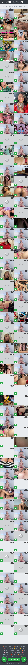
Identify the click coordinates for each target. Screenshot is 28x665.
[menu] (4, 659)
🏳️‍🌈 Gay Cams (14, 654)
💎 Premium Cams (7, 656)
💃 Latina (16, 646)
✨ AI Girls (23, 656)
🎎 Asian (5, 646)
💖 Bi (23, 652)
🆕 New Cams (6, 654)
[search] (24, 659)
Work (13, 663)
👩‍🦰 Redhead (18, 650)
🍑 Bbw (24, 650)
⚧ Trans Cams (21, 654)
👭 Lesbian (17, 652)
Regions (9, 663)
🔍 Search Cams (21, 661)
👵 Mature (16, 648)
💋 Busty (12, 652)
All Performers (21, 663)
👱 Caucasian (22, 646)
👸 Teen (22, 648)
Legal (26, 663)
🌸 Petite (6, 652)
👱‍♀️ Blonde (4, 650)
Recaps (16, 663)
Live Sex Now (14, 659)
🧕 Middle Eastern (8, 648)
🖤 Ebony (10, 646)
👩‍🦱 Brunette (11, 650)
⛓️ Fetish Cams (15, 656)
